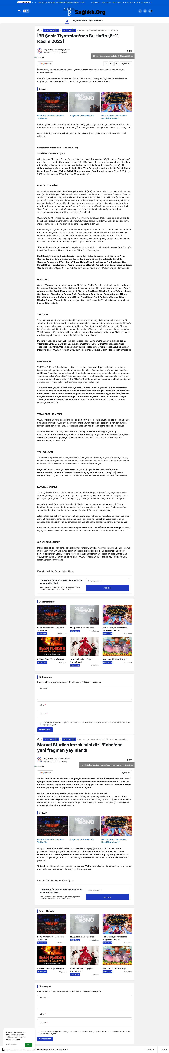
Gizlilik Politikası (11, 1045)
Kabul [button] (28, 1045)
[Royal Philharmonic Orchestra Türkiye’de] (52, 106)
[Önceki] (32, 2)
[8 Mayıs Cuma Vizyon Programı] (51, 652)
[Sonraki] (35, 2)
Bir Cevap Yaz (45, 677)
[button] (145, 11)
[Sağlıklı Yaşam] (84, 11)
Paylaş (164, 1049)
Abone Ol (107, 588)
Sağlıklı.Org (48, 50)
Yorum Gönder (45, 730)
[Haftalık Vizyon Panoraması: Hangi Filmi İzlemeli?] (116, 106)
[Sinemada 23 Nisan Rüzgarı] (117, 652)
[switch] (26, 11)
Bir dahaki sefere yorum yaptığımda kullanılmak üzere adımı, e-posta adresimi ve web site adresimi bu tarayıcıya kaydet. (85, 723)
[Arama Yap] (140, 11)
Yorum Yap (150, 1049)
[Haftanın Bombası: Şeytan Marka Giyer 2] (84, 652)
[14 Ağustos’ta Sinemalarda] (84, 106)
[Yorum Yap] (105, 63)
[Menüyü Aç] (19, 11)
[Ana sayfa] (67, 20)
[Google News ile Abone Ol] (45, 63)
